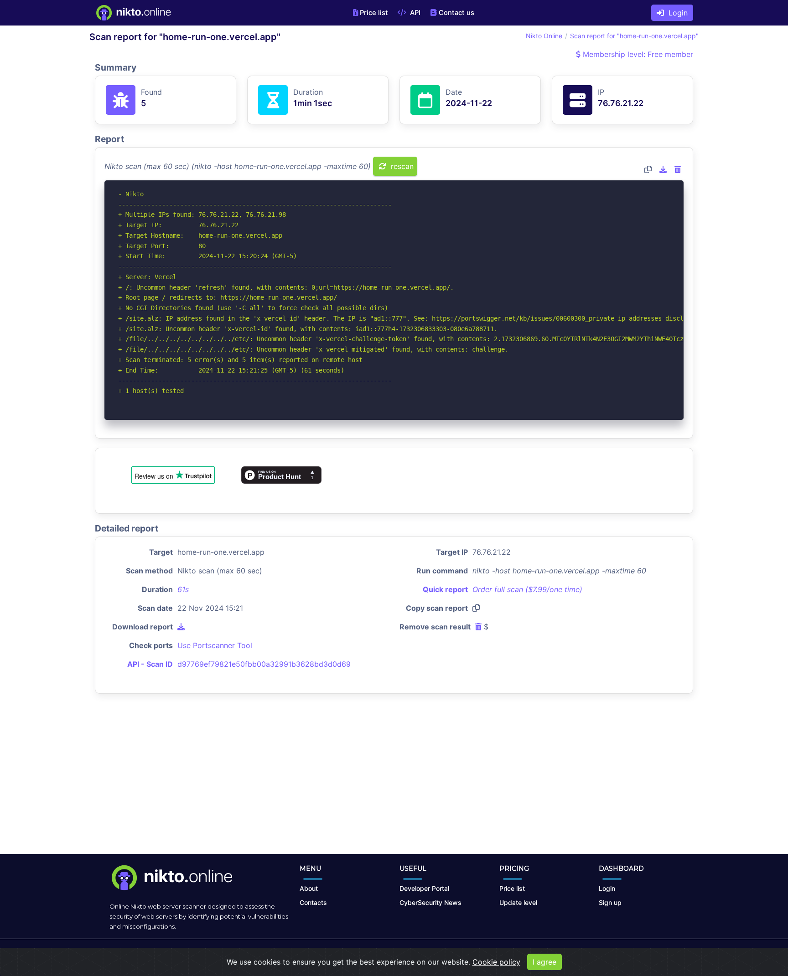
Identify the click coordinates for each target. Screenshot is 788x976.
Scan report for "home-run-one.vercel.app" (634, 36)
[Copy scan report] (648, 169)
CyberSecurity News (430, 902)
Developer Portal (424, 888)
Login (676, 12)
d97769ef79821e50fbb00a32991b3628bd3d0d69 (264, 664)
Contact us (456, 13)
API (414, 13)
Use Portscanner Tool (214, 645)
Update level (518, 902)
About (309, 888)
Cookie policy (496, 961)
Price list (374, 13)
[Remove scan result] (678, 169)
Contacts (313, 902)
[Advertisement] (394, 781)
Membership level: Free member (637, 54)
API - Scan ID (150, 664)
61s (183, 589)
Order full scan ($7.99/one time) (527, 589)
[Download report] (663, 169)
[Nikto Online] (133, 12)
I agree (544, 961)
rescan (401, 166)
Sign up (610, 902)
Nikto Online (544, 36)
